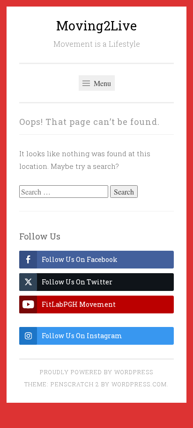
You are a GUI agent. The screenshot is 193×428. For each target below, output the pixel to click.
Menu (101, 83)
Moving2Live (96, 25)
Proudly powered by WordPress (96, 372)
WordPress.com (139, 384)
